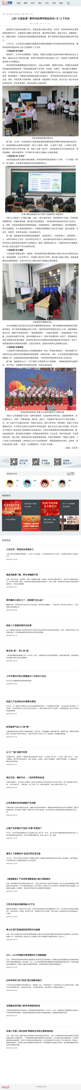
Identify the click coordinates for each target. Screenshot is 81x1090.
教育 (61, 3)
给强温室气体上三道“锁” (17, 727)
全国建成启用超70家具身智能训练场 (23, 1005)
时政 (18, 3)
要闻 (26, 14)
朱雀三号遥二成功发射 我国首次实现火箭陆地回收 (29, 1031)
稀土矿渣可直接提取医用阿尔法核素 (23, 929)
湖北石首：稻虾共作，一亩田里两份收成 (25, 777)
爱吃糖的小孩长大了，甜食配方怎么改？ (25, 600)
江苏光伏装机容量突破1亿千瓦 (20, 904)
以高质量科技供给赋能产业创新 (21, 803)
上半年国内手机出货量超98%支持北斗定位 (26, 676)
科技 (54, 3)
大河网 (36, 23)
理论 (40, 3)
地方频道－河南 (19, 14)
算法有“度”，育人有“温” (17, 651)
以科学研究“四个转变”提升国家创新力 (24, 980)
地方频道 (10, 14)
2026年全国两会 (10, 519)
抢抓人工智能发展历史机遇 (19, 625)
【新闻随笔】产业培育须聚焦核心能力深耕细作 (28, 879)
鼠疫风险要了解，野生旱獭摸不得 (22, 575)
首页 (3, 14)
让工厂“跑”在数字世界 (16, 752)
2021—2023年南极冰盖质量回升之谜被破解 (26, 955)
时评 (32, 3)
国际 (25, 3)
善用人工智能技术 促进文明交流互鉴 (23, 853)
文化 (47, 3)
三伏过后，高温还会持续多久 (20, 549)
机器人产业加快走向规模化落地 (21, 701)
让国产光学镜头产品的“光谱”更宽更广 (24, 828)
